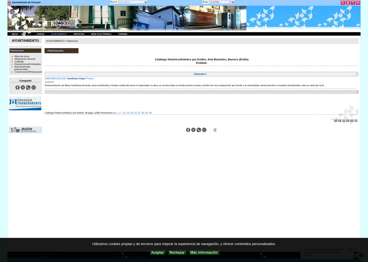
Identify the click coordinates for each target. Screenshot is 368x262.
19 (131, 113)
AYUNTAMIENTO (59, 34)
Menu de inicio (22, 56)
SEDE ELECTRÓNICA (101, 34)
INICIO (15, 34)
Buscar (114, 2)
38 (150, 113)
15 (127, 113)
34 (146, 113)
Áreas (205, 2)
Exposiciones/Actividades (28, 64)
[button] (233, 2)
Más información (204, 252)
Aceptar (157, 252)
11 (124, 113)
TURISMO (122, 34)
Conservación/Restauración (29, 72)
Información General (25, 59)
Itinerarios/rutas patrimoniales (22, 68)
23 (135, 113)
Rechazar (177, 252)
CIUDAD (40, 34)
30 (142, 113)
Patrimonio (72, 41)
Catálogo (19, 61)
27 (139, 113)
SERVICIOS (79, 34)
